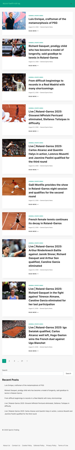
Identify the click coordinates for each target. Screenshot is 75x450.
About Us (6, 445)
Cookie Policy (27, 445)
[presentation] (14, 21)
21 (22, 361)
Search (4, 370)
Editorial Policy (39, 445)
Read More (33, 31)
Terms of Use (63, 445)
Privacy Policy (51, 445)
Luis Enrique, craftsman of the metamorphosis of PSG (24, 385)
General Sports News (36, 15)
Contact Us (16, 445)
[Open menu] (71, 3)
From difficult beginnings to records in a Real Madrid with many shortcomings (47, 84)
